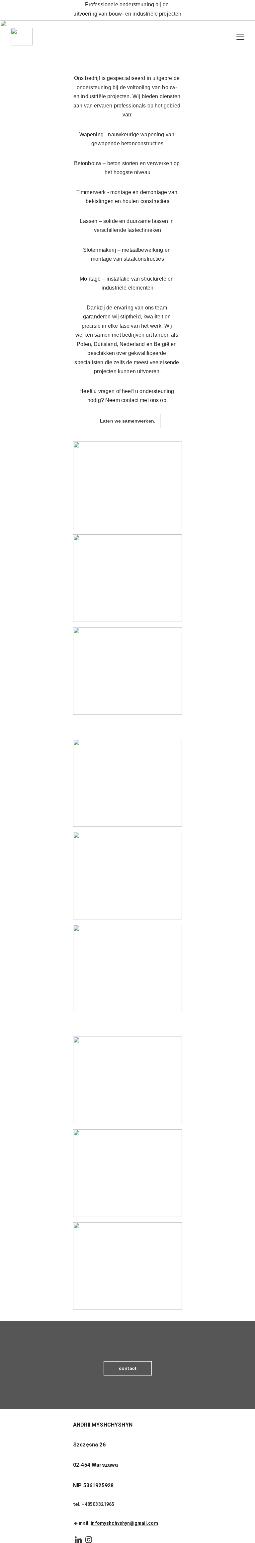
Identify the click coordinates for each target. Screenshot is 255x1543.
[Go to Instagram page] (88, 1539)
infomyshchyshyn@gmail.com (124, 1523)
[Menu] (240, 37)
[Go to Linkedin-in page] (78, 1539)
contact (127, 1368)
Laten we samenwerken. (127, 421)
